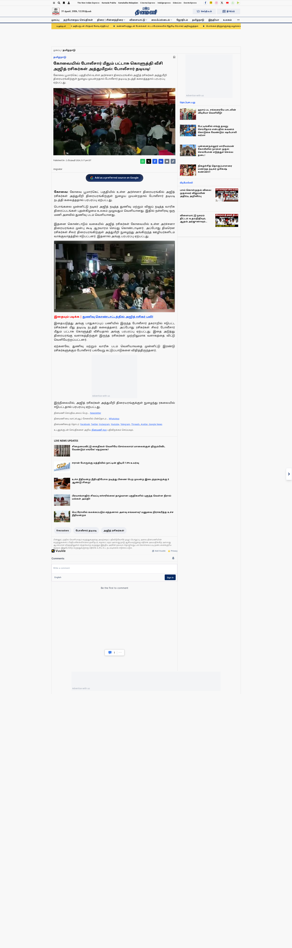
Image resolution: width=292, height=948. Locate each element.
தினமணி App (99, 429)
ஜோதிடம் (182, 19)
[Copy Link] (173, 161)
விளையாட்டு (137, 19)
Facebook (85, 424)
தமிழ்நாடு (198, 19)
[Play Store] (238, 3)
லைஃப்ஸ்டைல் (160, 19)
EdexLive (177, 3)
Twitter (94, 424)
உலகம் (227, 19)
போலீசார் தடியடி (86, 530)
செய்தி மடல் (206, 11)
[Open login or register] (68, 2)
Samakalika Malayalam (128, 3)
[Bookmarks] (63, 2)
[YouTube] (227, 3)
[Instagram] (216, 3)
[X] (222, 3)
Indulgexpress (164, 3)
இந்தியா (213, 19)
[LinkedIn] (160, 161)
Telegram (125, 424)
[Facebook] (205, 3)
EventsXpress (190, 3)
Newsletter (95, 412)
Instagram (104, 424)
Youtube (115, 424)
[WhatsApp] (233, 3)
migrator (57, 169)
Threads (135, 424)
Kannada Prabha (109, 3)
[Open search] (59, 2)
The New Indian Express (88, 3)
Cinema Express (147, 3)
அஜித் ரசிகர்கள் (113, 530)
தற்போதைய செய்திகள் (78, 19)
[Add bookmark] (174, 57)
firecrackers (62, 530)
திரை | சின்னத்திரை (110, 19)
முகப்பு (55, 19)
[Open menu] (54, 2)
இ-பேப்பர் (231, 11)
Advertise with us (101, 395)
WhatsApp (114, 418)
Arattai (144, 424)
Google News (155, 424)
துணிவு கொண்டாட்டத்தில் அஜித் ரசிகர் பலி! (117, 316)
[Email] (167, 161)
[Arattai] (211, 2)
